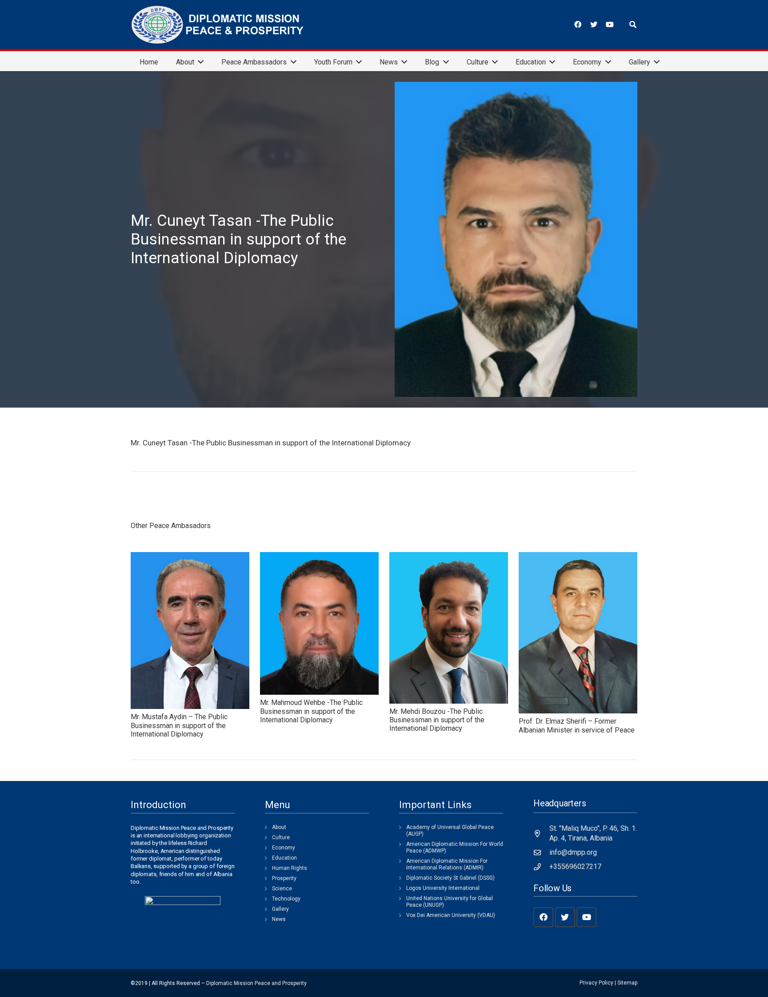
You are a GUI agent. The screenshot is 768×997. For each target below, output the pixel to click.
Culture (281, 837)
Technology (286, 899)
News (279, 919)
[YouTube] (610, 24)
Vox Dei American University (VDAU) (450, 915)
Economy (283, 848)
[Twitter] (594, 24)
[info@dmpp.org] (541, 852)
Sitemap (627, 983)
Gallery (280, 909)
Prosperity (284, 878)
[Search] (633, 25)
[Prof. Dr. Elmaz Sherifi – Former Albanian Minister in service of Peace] (578, 633)
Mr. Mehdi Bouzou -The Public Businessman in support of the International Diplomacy (436, 720)
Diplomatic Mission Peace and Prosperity (256, 983)
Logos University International (443, 888)
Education (284, 858)
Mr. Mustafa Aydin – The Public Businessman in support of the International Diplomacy (179, 725)
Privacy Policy (596, 983)
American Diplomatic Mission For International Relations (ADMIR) (447, 864)
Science (282, 888)
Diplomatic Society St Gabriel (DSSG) (450, 878)
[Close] (645, 25)
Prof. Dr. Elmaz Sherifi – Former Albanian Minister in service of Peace (577, 725)
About (279, 827)
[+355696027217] (541, 866)
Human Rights (289, 868)
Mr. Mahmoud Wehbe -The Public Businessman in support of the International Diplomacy (311, 711)
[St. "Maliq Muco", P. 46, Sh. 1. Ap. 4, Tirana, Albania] (541, 833)
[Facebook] (578, 24)
